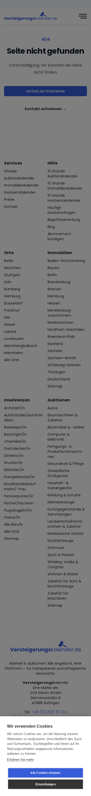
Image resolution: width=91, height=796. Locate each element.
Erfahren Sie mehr (20, 760)
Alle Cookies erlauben (45, 772)
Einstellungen (45, 784)
